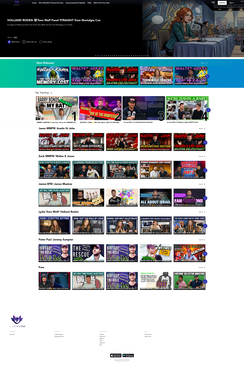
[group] (53, 76)
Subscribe (222, 3)
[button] (53, 76)
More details (47, 42)
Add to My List (31, 42)
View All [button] (203, 63)
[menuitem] (51, 2)
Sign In (232, 3)
